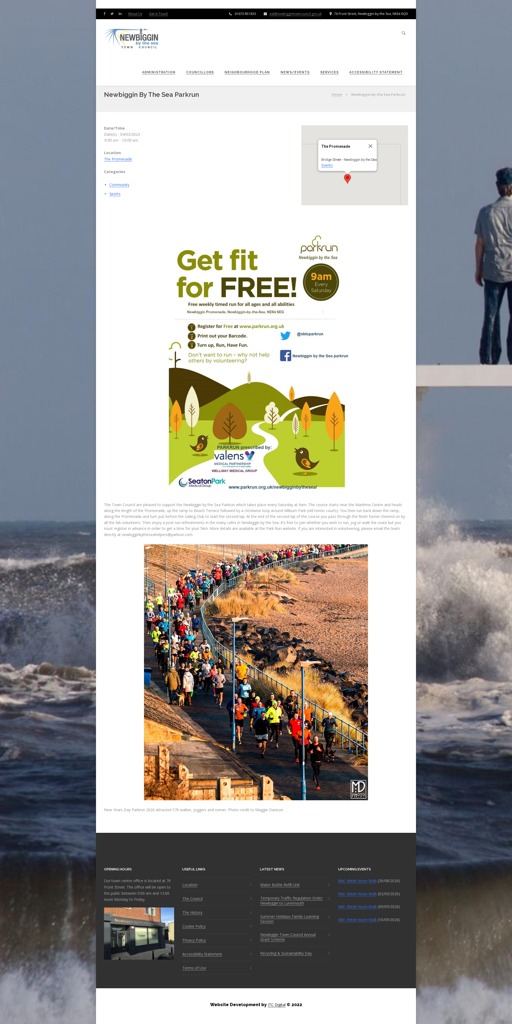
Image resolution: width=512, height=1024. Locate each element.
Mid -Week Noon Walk (357, 880)
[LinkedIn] (121, 13)
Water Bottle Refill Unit (280, 884)
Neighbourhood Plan (247, 72)
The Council (192, 898)
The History (192, 912)
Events (327, 165)
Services (329, 72)
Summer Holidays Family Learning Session (289, 919)
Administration (158, 72)
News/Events (295, 72)
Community (119, 184)
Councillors (200, 72)
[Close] (370, 146)
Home (337, 94)
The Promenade (118, 159)
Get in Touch (158, 13)
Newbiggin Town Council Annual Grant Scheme (288, 937)
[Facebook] (105, 13)
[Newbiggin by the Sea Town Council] (131, 39)
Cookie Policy (194, 926)
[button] (347, 179)
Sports (115, 193)
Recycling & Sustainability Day (286, 953)
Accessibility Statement (376, 72)
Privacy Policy (194, 940)
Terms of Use (194, 968)
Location (190, 884)
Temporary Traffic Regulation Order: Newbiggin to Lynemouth (291, 900)
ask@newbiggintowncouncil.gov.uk (295, 13)
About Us (135, 13)
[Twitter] (113, 13)
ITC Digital (277, 1004)
